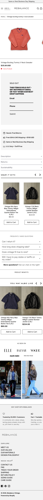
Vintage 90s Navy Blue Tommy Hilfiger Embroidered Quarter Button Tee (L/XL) (11, 210)
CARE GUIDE (6, 480)
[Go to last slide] (35, 175)
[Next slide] (40, 175)
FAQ (2, 467)
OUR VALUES (6, 450)
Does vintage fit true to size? (15, 252)
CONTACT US (6, 465)
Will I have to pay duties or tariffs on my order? (18, 258)
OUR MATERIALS (8, 452)
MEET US (5, 447)
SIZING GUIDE (7, 477)
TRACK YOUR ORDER (9, 470)
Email (12, 98)
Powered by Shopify (8, 495)
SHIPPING (5, 472)
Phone (12, 106)
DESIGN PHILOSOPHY (10, 455)
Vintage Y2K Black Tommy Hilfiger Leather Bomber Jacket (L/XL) (32, 209)
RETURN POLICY (8, 475)
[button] (38, 8)
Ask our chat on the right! (29, 265)
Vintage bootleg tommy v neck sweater (20, 17)
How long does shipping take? (16, 247)
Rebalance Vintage (13, 493)
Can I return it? (8, 241)
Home (3, 17)
